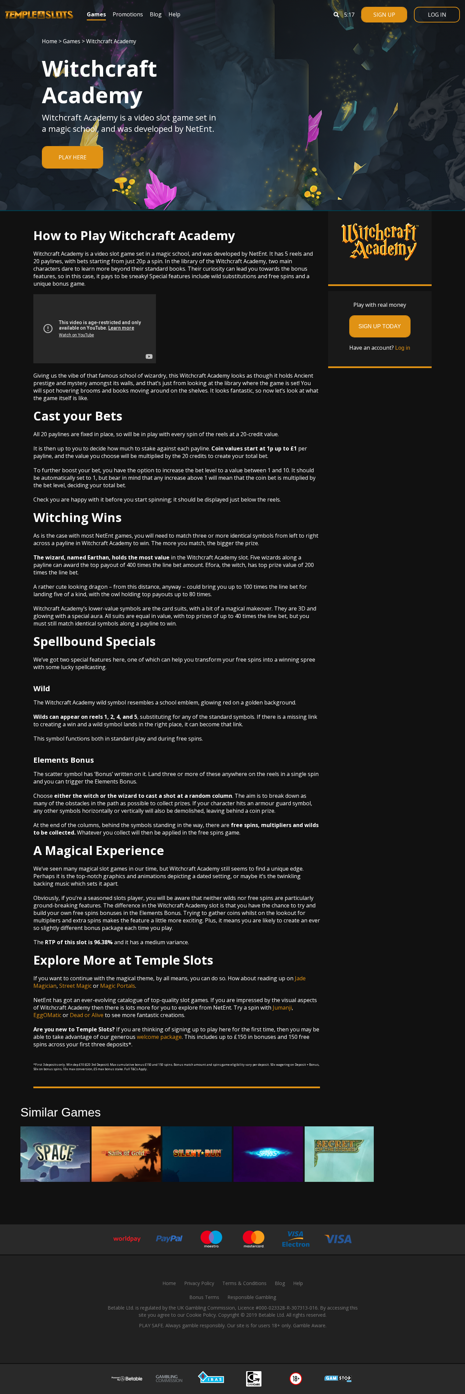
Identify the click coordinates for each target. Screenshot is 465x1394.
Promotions (128, 14)
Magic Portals (117, 985)
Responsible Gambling (251, 1297)
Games (96, 14)
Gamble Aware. (309, 1325)
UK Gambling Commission (206, 1307)
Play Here (72, 157)
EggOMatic (47, 1015)
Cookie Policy (201, 1315)
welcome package (159, 1037)
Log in (402, 348)
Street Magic (75, 985)
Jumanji (282, 1007)
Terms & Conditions (244, 1283)
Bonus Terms (204, 1297)
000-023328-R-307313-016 (288, 1307)
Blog (156, 14)
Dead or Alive (86, 1015)
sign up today (379, 326)
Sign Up (384, 14)
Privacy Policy (199, 1283)
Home (49, 41)
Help (174, 14)
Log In (437, 14)
